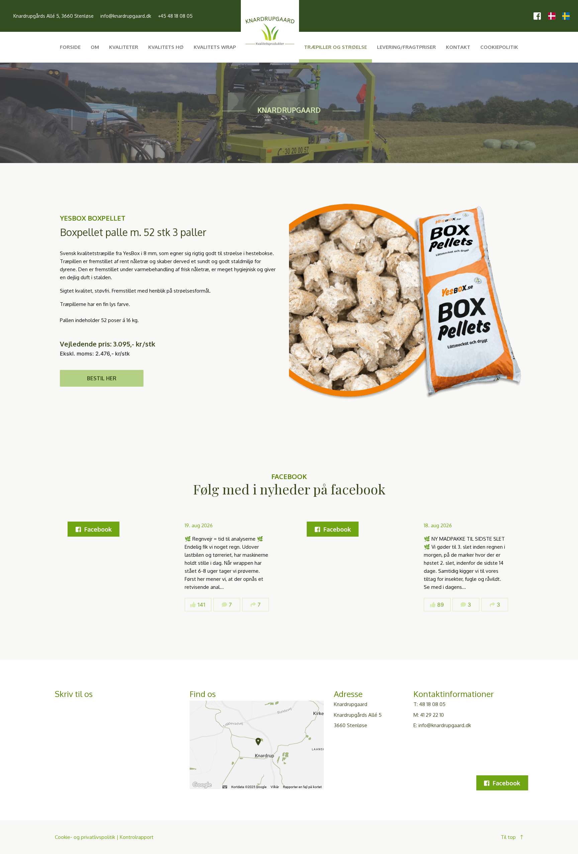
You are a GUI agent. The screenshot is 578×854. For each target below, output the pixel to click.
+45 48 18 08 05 (175, 16)
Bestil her (101, 378)
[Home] (270, 47)
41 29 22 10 (432, 715)
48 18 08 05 (432, 704)
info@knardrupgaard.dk (125, 16)
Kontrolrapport (137, 837)
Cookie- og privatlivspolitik (85, 837)
